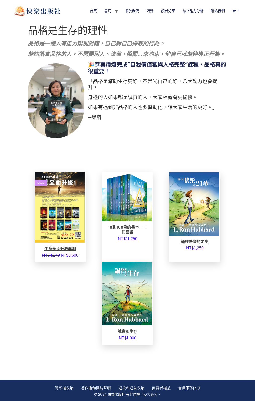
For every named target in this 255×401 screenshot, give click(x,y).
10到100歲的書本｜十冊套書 (127, 229)
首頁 (93, 11)
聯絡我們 (218, 11)
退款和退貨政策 (131, 387)
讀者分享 (168, 11)
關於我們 (132, 11)
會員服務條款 (189, 387)
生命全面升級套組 (60, 249)
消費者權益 (161, 387)
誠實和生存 (127, 331)
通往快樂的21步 (195, 241)
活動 (150, 11)
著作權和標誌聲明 (96, 387)
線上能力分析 (193, 11)
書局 (107, 11)
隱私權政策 (64, 387)
